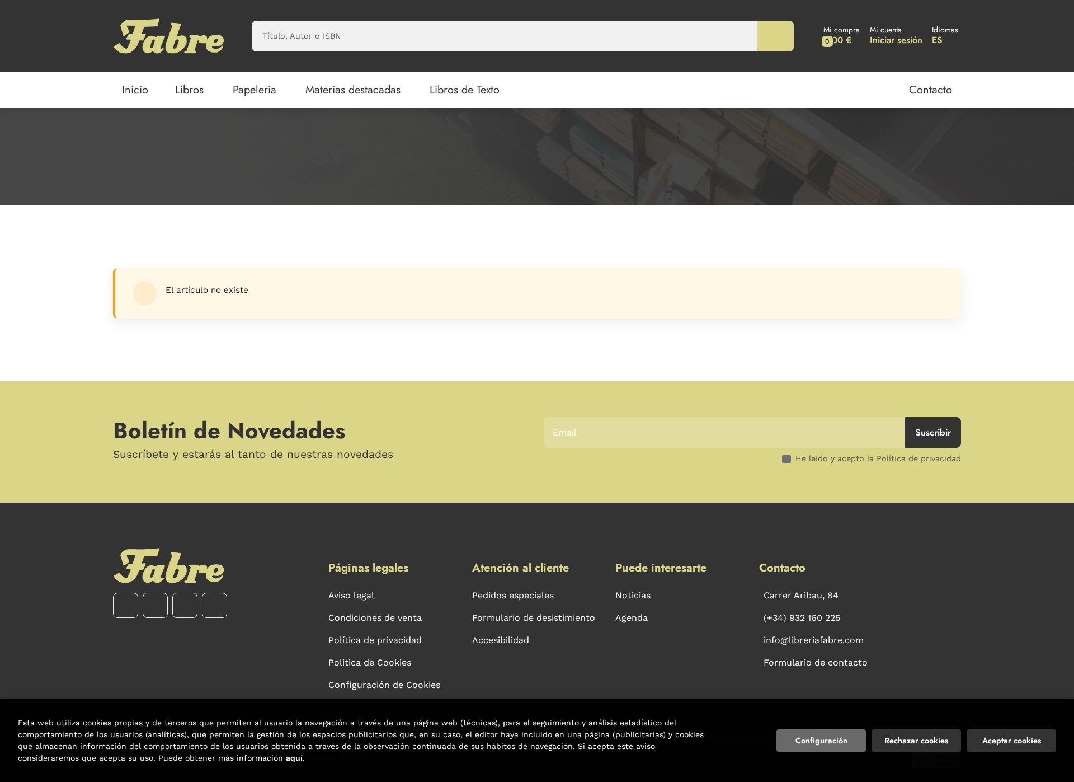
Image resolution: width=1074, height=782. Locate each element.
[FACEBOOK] (125, 605)
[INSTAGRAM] (155, 605)
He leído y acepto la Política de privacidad (878, 458)
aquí (294, 757)
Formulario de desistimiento (533, 617)
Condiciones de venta (375, 617)
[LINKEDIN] (214, 605)
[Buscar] (775, 36)
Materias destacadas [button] (353, 90)
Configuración (821, 740)
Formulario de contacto (816, 662)
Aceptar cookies (1011, 740)
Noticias (633, 595)
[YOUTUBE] (184, 605)
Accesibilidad (500, 640)
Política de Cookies (369, 662)
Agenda (631, 617)
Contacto (930, 90)
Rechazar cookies (916, 740)
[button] (842, 36)
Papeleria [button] (254, 90)
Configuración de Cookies (384, 685)
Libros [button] (189, 90)
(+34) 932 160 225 (802, 617)
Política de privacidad (375, 640)
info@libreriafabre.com (814, 640)
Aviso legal (351, 595)
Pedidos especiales (513, 595)
